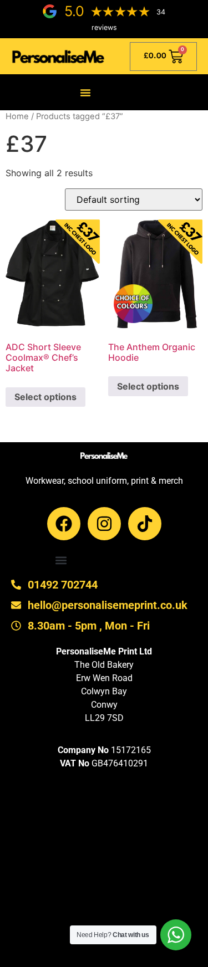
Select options (45, 396)
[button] (85, 92)
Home (17, 116)
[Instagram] (104, 523)
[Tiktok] (144, 523)
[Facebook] (63, 523)
